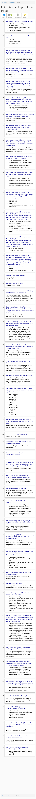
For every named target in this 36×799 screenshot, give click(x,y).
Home (4, 2)
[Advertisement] (18, 776)
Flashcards (11, 2)
